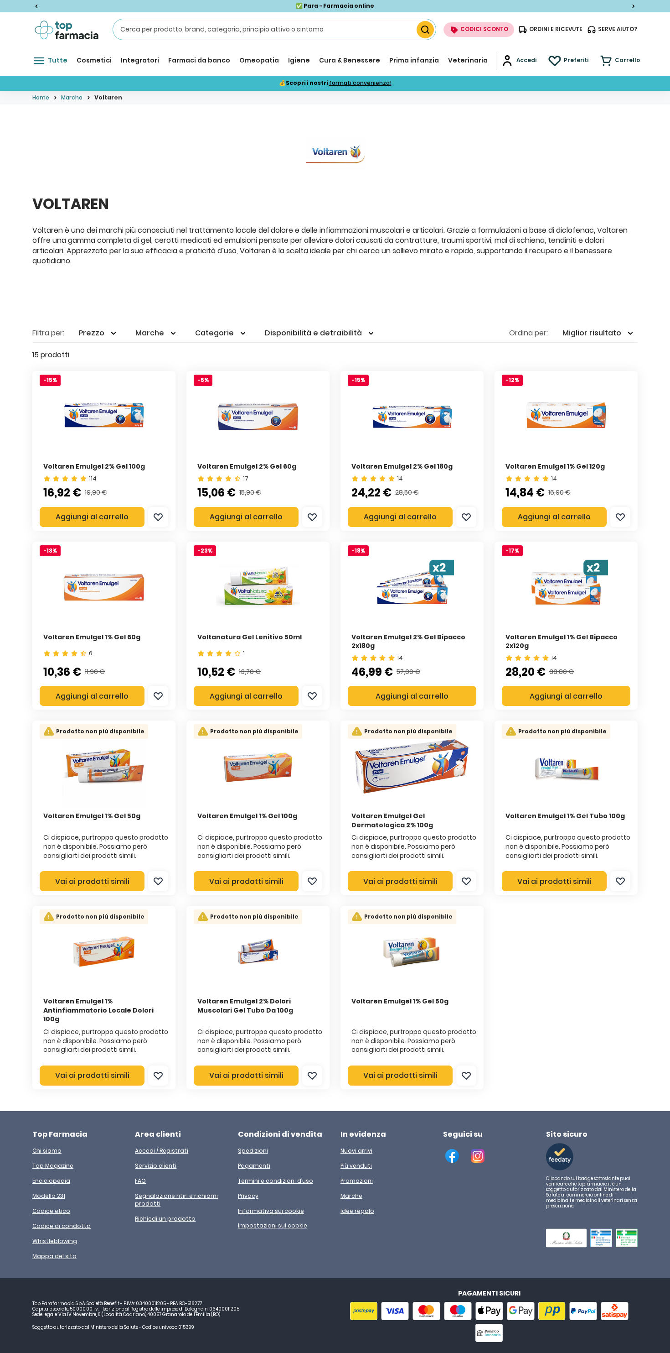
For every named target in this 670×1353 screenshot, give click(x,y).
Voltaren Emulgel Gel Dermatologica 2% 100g (392, 820)
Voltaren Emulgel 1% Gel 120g (555, 466)
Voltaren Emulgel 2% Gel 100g (94, 466)
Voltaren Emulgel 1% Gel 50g (91, 815)
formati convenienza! (360, 83)
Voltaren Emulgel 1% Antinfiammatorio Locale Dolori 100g (98, 1010)
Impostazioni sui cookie (272, 1225)
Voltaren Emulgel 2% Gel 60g (246, 466)
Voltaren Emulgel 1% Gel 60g (91, 637)
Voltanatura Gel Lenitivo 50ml (249, 637)
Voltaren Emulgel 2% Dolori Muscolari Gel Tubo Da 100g (245, 1006)
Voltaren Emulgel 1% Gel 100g (247, 815)
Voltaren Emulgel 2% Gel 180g (402, 466)
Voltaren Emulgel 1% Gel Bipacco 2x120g (561, 641)
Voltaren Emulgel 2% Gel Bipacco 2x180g (408, 641)
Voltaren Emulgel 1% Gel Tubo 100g (565, 815)
